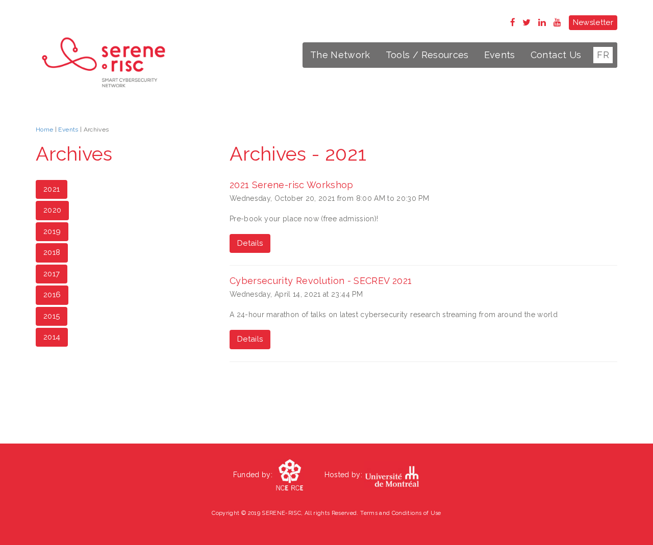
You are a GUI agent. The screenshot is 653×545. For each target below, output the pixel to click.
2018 (51, 252)
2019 (52, 231)
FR (603, 54)
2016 (52, 294)
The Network (340, 54)
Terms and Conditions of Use (400, 513)
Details (250, 243)
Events (499, 54)
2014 (51, 337)
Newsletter (593, 22)
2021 (51, 189)
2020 (52, 210)
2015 (51, 316)
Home (44, 129)
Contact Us (556, 54)
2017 (51, 273)
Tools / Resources (427, 54)
